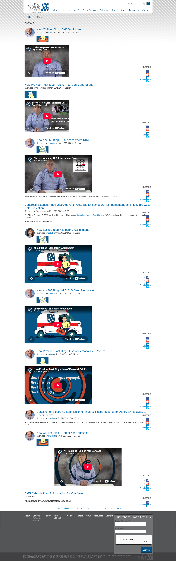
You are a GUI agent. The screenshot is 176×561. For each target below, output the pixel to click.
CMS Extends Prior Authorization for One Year (54, 493)
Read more (145, 80)
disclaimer (47, 555)
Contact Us (27, 555)
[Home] (38, 8)
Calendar (104, 10)
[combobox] (136, 3)
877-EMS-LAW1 (33, 557)
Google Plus (147, 75)
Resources (134, 10)
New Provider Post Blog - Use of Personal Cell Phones (71, 351)
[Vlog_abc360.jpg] (42, 152)
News (122, 10)
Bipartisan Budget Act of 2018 (90, 215)
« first (57, 508)
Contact (145, 10)
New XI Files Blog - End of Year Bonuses (62, 432)
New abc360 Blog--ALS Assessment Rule (63, 140)
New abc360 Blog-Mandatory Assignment (63, 229)
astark (50, 233)
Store (114, 10)
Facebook (147, 72)
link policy (103, 555)
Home (31, 17)
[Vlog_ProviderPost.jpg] (31, 97)
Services (66, 10)
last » (118, 508)
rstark (50, 354)
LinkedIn (147, 78)
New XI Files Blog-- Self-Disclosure (59, 29)
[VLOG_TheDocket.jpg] (42, 42)
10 (106, 508)
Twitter (147, 81)
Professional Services (37, 519)
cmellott (51, 418)
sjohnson (52, 143)
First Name (120, 529)
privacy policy (59, 555)
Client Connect (89, 10)
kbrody (51, 33)
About (56, 10)
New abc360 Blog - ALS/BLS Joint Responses (66, 290)
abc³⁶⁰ (76, 10)
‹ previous (66, 508)
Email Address (122, 521)
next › (111, 508)
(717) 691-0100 (47, 557)
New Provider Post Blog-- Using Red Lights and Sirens (59, 84)
